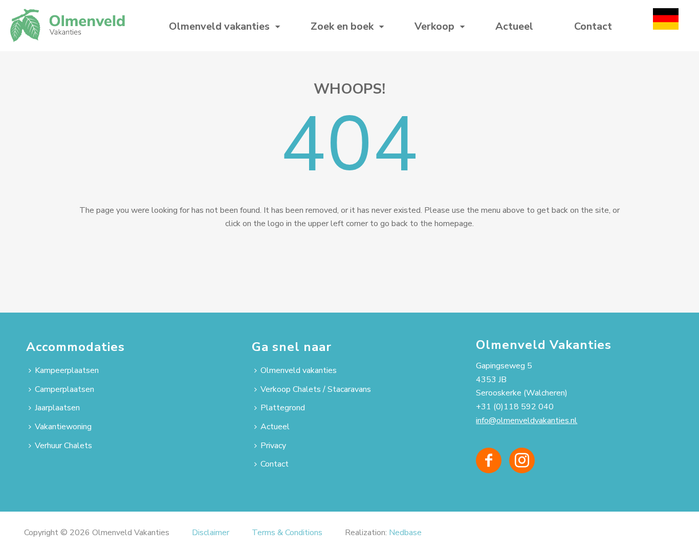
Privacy (273, 445)
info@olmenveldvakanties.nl (526, 420)
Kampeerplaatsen (67, 370)
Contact (593, 26)
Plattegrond (282, 407)
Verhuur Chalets (63, 445)
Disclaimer (210, 532)
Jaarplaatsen (57, 407)
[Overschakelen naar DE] (665, 25)
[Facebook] (488, 460)
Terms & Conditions (287, 532)
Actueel (514, 26)
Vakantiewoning (63, 426)
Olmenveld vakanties (219, 26)
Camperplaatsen (64, 389)
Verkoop (434, 26)
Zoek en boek (342, 26)
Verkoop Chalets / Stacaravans (315, 389)
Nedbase (405, 532)
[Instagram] (522, 460)
